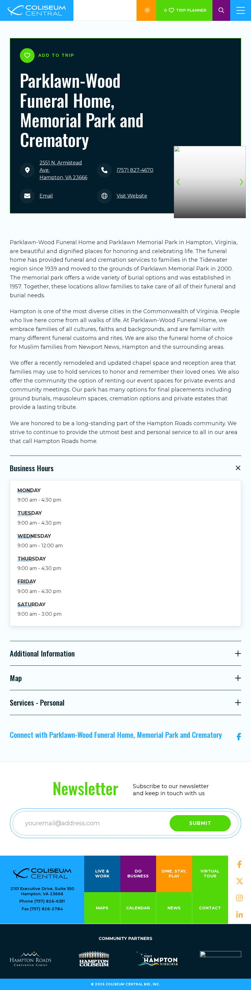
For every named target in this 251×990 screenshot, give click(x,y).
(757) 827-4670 (135, 170)
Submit (200, 823)
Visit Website (132, 196)
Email (46, 196)
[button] (241, 182)
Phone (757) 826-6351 (42, 901)
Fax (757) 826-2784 (42, 909)
